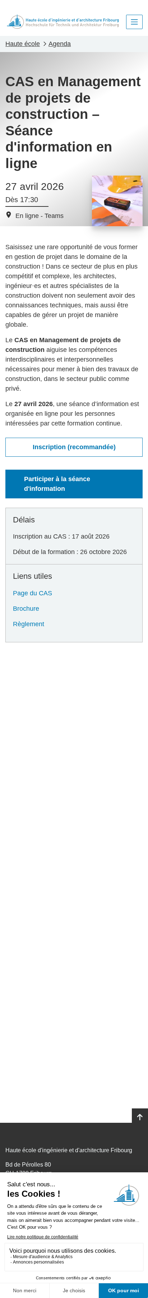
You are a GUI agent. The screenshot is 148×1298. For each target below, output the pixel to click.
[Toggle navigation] (134, 22)
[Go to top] (140, 1117)
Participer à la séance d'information (57, 483)
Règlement (28, 624)
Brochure (26, 608)
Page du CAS (32, 593)
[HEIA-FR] (62, 21)
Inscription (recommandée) (74, 447)
